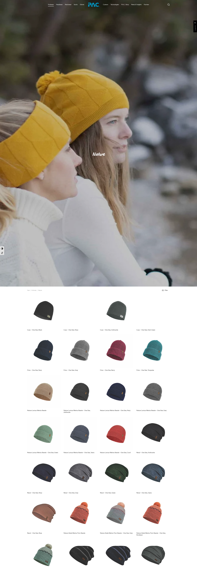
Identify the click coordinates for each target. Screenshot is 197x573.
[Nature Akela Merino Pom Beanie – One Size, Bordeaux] (153, 514)
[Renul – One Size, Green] (116, 473)
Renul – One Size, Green (107, 493)
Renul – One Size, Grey (71, 493)
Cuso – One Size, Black (34, 330)
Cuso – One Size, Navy (71, 330)
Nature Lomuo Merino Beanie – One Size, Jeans (79, 452)
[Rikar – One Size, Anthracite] (80, 556)
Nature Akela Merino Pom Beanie (74, 533)
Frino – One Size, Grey (71, 370)
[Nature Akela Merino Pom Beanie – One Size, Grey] (116, 514)
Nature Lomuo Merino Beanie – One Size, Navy (115, 410)
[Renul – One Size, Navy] (44, 473)
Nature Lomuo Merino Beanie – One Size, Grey (151, 410)
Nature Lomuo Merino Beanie (36, 410)
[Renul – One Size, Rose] (44, 514)
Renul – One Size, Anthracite (145, 452)
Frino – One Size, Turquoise (145, 370)
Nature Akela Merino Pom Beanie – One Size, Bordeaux (151, 534)
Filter (166, 290)
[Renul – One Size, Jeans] (153, 473)
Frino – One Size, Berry (107, 370)
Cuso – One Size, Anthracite (109, 330)
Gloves (82, 4)
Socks (76, 4)
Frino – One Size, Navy (34, 370)
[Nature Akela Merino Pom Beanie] (80, 514)
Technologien (115, 4)
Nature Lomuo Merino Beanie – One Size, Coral (115, 452)
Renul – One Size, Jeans (144, 493)
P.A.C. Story (125, 4)
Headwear (59, 4)
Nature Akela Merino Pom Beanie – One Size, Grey (116, 533)
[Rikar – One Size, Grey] (153, 556)
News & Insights (136, 4)
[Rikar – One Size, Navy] (116, 556)
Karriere (146, 4)
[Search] (168, 4)
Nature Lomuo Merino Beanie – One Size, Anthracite (77, 411)
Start (28, 290)
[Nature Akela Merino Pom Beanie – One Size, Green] (44, 556)
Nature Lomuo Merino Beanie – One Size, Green (42, 452)
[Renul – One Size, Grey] (80, 473)
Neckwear (68, 4)
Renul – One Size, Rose (34, 533)
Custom (105, 4)
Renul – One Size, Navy (34, 493)
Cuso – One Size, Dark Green (145, 330)
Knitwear (51, 4)
